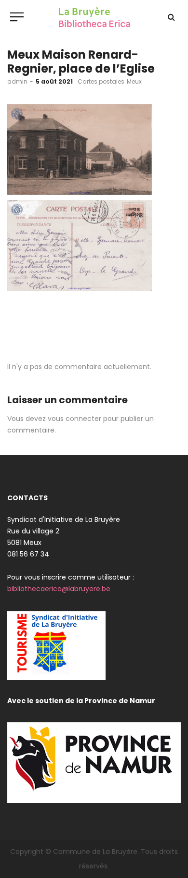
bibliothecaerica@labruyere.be (58, 589)
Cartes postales (101, 81)
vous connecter (74, 418)
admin (17, 81)
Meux (134, 81)
